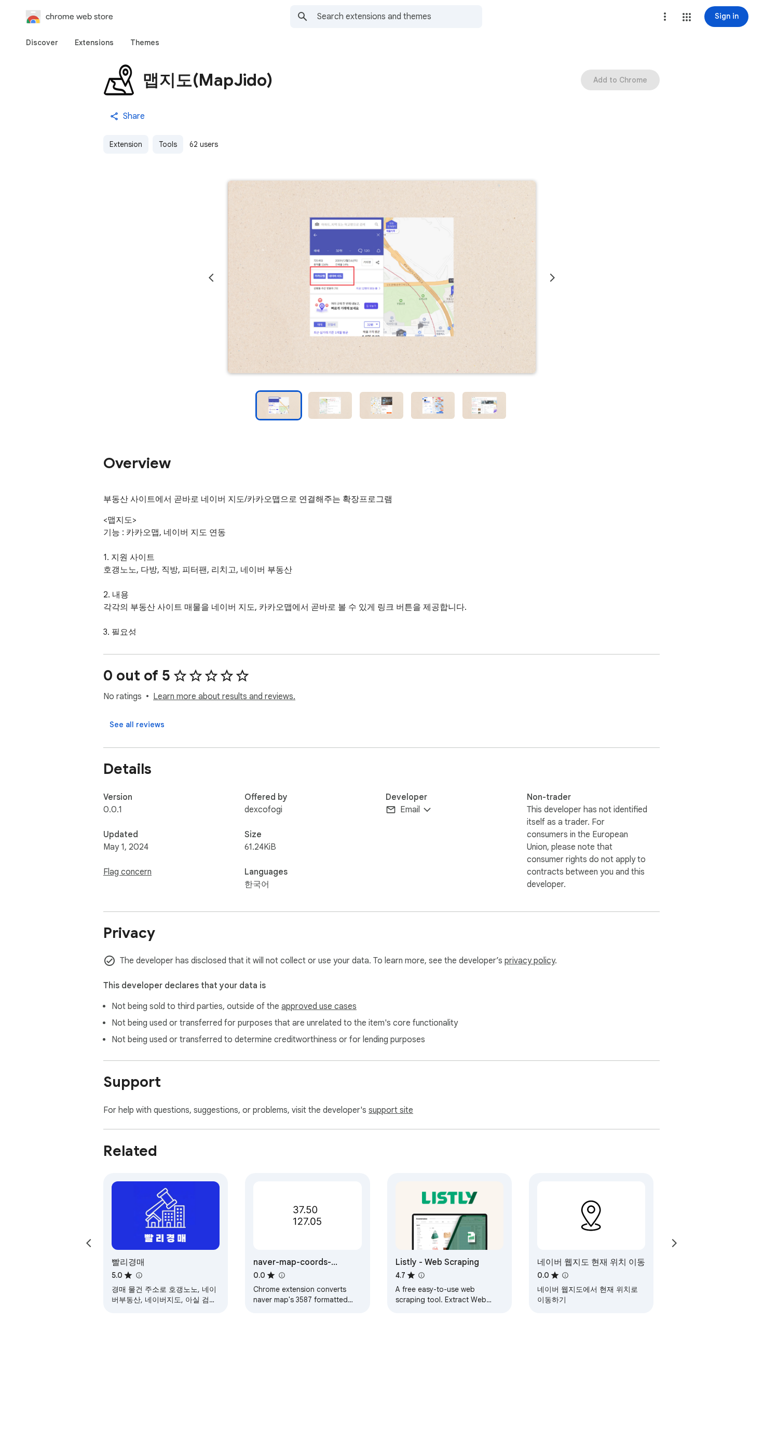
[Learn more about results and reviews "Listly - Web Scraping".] (421, 1275)
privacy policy (530, 961)
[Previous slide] (211, 277)
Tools (168, 144)
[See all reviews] (137, 724)
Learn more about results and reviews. (224, 696)
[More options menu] (665, 16)
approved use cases (319, 1006)
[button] (686, 17)
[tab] (42, 42)
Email (410, 810)
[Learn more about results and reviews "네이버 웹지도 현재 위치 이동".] (565, 1275)
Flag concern (127, 872)
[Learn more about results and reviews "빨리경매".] (138, 1275)
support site (391, 1110)
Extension (126, 144)
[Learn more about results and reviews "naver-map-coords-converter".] (281, 1275)
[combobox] (399, 16)
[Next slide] (552, 277)
